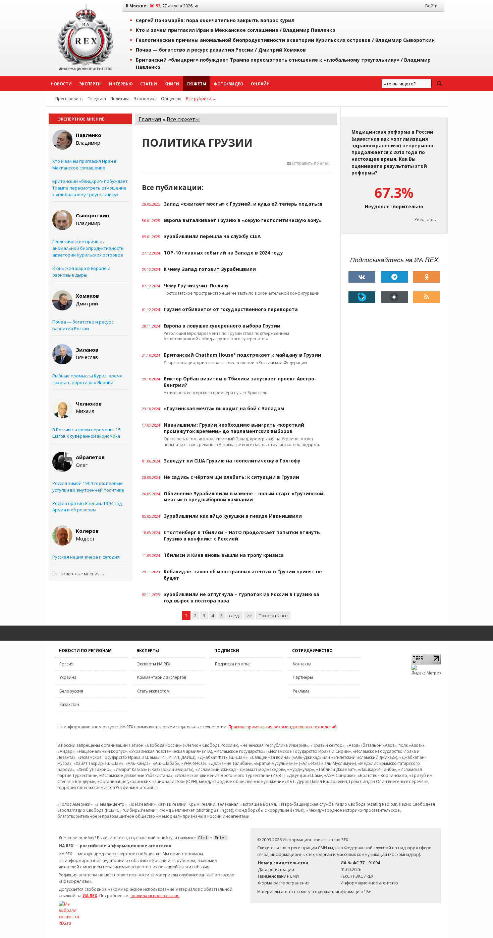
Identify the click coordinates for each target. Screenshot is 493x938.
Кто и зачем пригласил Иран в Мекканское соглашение (84, 164)
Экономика (145, 98)
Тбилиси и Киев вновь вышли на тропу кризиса (224, 555)
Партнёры (303, 677)
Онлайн (260, 84)
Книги (171, 84)
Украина (67, 677)
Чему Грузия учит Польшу (196, 286)
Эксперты (90, 84)
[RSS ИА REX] (426, 297)
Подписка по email (233, 664)
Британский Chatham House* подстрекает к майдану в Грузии (242, 355)
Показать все (273, 615)
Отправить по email (310, 163)
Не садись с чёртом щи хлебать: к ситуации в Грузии (231, 477)
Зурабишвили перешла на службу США (212, 236)
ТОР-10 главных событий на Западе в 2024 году (223, 253)
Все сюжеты (183, 119)
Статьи (148, 84)
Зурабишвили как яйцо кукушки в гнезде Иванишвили (233, 516)
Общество (171, 98)
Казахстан (69, 704)
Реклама (301, 691)
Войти (431, 6)
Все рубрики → (201, 98)
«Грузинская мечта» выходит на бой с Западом (224, 409)
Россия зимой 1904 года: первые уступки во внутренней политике (88, 486)
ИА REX (90, 895)
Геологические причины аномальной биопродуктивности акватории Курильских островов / (285, 40)
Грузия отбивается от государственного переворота (231, 309)
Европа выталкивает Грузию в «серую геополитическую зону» (243, 220)
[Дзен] (394, 297)
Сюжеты (196, 84)
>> (249, 615)
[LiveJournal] (361, 297)
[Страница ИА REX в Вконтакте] (361, 277)
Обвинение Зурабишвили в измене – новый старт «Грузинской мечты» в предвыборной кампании (243, 497)
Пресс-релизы (69, 98)
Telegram (97, 98)
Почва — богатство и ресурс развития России (82, 325)
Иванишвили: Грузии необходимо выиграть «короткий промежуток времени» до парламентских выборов (234, 428)
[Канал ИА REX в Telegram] (394, 277)
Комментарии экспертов (161, 677)
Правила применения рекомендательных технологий (282, 727)
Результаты (426, 219)
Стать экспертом (153, 691)
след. (234, 615)
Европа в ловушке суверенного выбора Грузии (222, 326)
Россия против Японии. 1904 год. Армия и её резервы (87, 506)
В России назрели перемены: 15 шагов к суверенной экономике (86, 433)
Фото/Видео (228, 84)
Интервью (121, 84)
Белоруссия (71, 691)
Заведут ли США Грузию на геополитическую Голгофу (232, 461)
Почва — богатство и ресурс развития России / (221, 50)
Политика (119, 98)
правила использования (154, 895)
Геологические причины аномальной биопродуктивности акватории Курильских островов (88, 248)
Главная (150, 119)
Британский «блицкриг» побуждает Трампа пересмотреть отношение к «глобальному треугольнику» (90, 188)
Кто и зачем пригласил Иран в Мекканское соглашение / (235, 30)
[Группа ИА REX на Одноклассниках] (426, 277)
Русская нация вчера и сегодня (86, 557)
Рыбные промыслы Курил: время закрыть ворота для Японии (87, 379)
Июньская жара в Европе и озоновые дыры (81, 271)
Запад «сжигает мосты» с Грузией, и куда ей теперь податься (243, 204)
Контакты (302, 664)
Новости (61, 84)
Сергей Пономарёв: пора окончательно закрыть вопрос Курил (215, 20)
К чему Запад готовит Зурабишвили (210, 269)
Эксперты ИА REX (153, 664)
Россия (66, 664)
